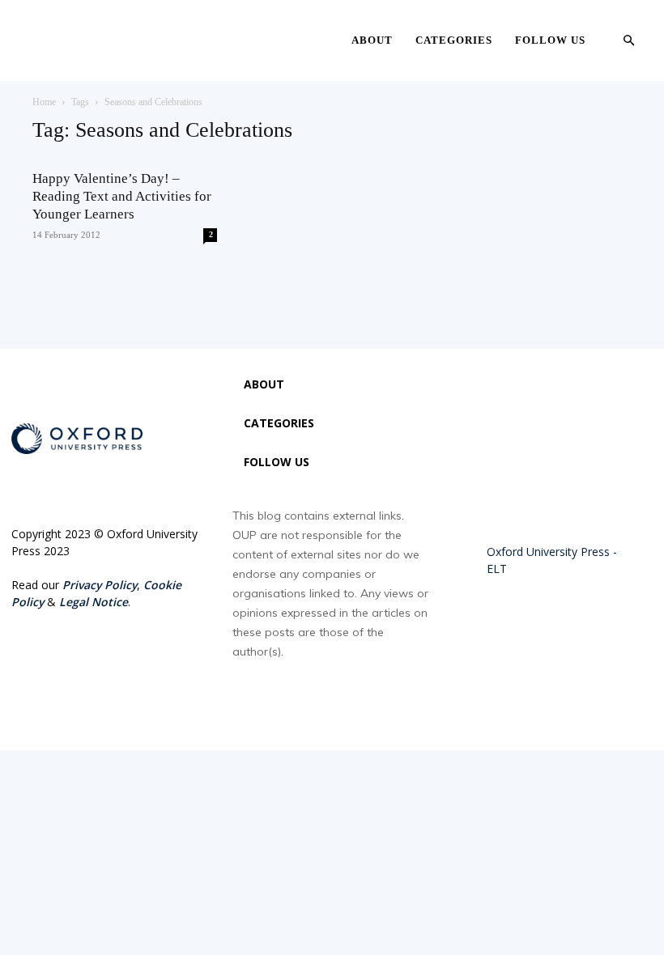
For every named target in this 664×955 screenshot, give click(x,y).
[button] (628, 41)
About (372, 40)
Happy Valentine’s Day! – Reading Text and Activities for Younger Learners (121, 196)
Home (44, 102)
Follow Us (550, 40)
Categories (453, 40)
